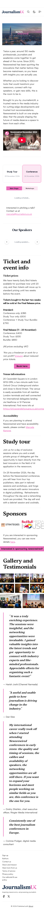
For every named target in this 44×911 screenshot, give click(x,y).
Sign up (5, 855)
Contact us (6, 861)
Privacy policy (7, 874)
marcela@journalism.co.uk (19, 214)
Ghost (31, 906)
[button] (28, 12)
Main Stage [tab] (14, 188)
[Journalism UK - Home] (13, 12)
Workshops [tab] (30, 188)
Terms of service (8, 871)
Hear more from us (9, 868)
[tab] (12, 174)
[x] (8, 896)
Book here (22, 366)
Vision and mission (9, 865)
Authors (5, 858)
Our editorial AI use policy (9, 878)
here (12, 541)
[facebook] (3, 896)
